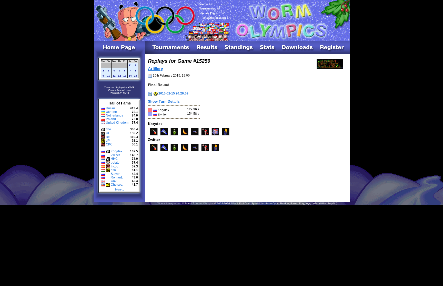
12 (119, 75)
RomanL (117, 177)
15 (135, 75)
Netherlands (114, 115)
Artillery (155, 69)
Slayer (115, 174)
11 (114, 75)
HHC (114, 159)
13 (124, 75)
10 (108, 75)
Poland (111, 119)
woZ (114, 181)
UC (108, 133)
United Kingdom (117, 122)
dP (108, 140)
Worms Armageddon (169, 203)
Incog (114, 166)
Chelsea (117, 184)
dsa (113, 170)
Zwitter (115, 155)
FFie (233, 203)
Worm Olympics (205, 203)
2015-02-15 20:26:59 (173, 93)
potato (115, 162)
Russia (111, 108)
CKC (109, 144)
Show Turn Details (164, 101)
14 (130, 75)
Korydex (116, 151)
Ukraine (111, 112)
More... (119, 189)
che (108, 129)
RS (108, 137)
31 (130, 65)
